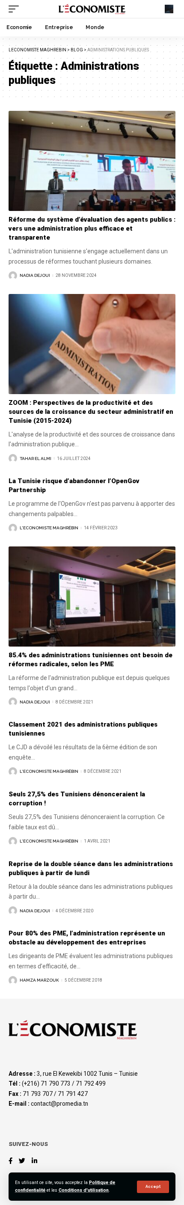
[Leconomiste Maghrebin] (92, 9)
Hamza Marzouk (39, 980)
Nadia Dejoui (35, 275)
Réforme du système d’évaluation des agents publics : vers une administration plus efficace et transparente (92, 228)
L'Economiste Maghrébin (49, 527)
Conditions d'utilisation (84, 1190)
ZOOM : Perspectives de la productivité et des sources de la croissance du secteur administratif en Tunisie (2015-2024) (91, 411)
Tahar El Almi (35, 458)
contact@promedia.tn (59, 1103)
